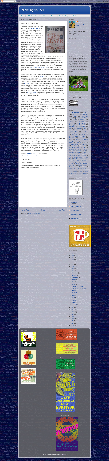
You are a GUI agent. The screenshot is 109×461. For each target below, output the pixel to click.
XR (69, 166)
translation (82, 126)
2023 (72, 259)
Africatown (27, 83)
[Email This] (40, 153)
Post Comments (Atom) (34, 213)
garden (82, 119)
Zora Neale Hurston (34, 28)
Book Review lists (40, 16)
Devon (80, 173)
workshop (86, 171)
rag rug (70, 174)
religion (79, 170)
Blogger (64, 454)
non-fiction (35, 156)
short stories (84, 133)
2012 (72, 318)
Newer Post (25, 210)
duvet (74, 155)
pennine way (83, 168)
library (74, 165)
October (74, 275)
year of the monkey (74, 147)
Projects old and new (77, 286)
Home (22, 16)
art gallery (85, 144)
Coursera (84, 155)
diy (84, 142)
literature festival (73, 144)
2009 (72, 325)
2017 (72, 307)
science (80, 171)
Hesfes (82, 154)
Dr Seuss (84, 160)
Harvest (74, 290)
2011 (72, 321)
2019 (72, 268)
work (74, 119)
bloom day (75, 166)
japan (70, 129)
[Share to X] (43, 153)
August (74, 279)
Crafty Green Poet (76, 206)
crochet (79, 142)
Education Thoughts (64, 16)
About (74, 16)
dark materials (83, 162)
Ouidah (42, 76)
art (85, 150)
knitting (71, 121)
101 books (85, 131)
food (70, 128)
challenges (81, 123)
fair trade (71, 163)
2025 (72, 255)
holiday (78, 129)
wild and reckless (73, 154)
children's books (73, 131)
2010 (72, 323)
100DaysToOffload (82, 118)
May (73, 295)
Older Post (61, 210)
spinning (83, 146)
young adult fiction (78, 157)
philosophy (71, 152)
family (86, 112)
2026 (72, 253)
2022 (72, 262)
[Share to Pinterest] (46, 153)
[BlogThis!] (42, 153)
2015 (72, 312)
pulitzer (74, 141)
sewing (83, 134)
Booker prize (72, 125)
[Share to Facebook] (45, 153)
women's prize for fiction (77, 136)
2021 (72, 264)
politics (71, 123)
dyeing (79, 150)
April (73, 298)
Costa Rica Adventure (78, 158)
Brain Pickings (75, 218)
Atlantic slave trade (44, 71)
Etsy (71, 171)
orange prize (75, 133)
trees (85, 165)
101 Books (30, 16)
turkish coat (85, 170)
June (73, 284)
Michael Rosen (75, 210)
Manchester (77, 128)
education (85, 149)
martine (80, 21)
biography (82, 137)
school (78, 152)
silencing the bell (33, 10)
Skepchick (74, 202)
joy (84, 129)
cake (70, 157)
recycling (76, 162)
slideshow (76, 174)
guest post (76, 168)
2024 (72, 257)
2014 (72, 314)
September (75, 277)
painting (85, 173)
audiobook (72, 126)
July (73, 282)
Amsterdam (78, 163)
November (75, 273)
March (74, 300)
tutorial (84, 152)
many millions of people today (39, 67)
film (73, 150)
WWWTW (71, 137)
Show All (86, 221)
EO (84, 147)
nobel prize (75, 146)
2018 (72, 271)
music (78, 155)
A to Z (75, 114)
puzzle (70, 162)
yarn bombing (73, 173)
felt (84, 128)
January (74, 304)
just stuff (85, 114)
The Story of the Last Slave (79, 288)
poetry (74, 116)
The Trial (74, 293)
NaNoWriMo (85, 139)
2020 (72, 266)
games (75, 171)
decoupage (83, 166)
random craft (72, 170)
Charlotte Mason (31, 92)
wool (78, 160)
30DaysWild (82, 125)
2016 (72, 309)
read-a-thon (75, 134)
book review (28, 156)
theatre (83, 141)
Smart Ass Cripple (76, 214)
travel (77, 139)
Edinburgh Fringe (74, 149)
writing (70, 139)
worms (80, 174)
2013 (72, 316)
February (74, 302)
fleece (70, 168)
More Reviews (52, 16)
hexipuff (71, 142)
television (80, 165)
